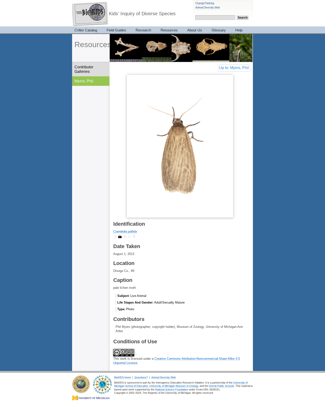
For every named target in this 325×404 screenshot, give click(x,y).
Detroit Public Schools (221, 385)
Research (143, 30)
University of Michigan (162, 385)
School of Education (136, 385)
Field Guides (116, 30)
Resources (169, 30)
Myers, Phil (83, 81)
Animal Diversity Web (207, 7)
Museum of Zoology (187, 385)
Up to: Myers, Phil (234, 68)
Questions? (141, 377)
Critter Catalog (85, 30)
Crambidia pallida (125, 231)
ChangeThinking (204, 3)
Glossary (219, 30)
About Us (194, 30)
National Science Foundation (171, 389)
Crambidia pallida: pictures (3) (120, 237)
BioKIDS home (122, 377)
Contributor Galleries (83, 69)
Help (238, 30)
